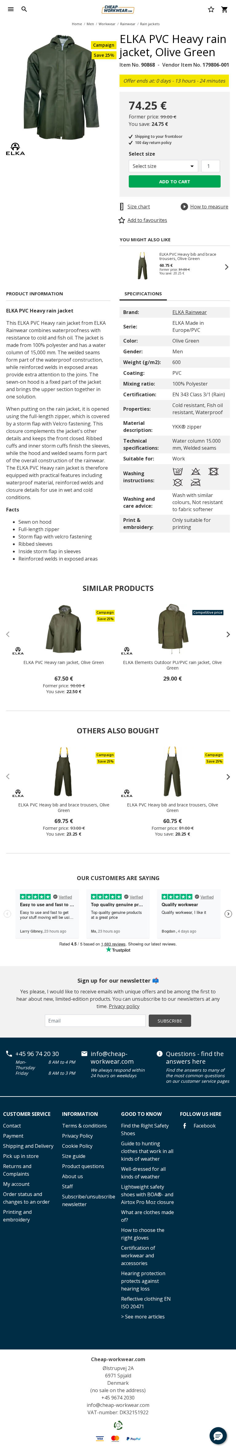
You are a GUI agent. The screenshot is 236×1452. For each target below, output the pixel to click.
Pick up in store (21, 1156)
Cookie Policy (77, 1146)
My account (16, 1184)
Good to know (141, 1114)
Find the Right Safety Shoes (145, 1129)
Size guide (73, 1156)
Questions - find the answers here (195, 1058)
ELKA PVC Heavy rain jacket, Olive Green (63, 662)
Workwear (107, 23)
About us (72, 1176)
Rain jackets (149, 23)
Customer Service (26, 1114)
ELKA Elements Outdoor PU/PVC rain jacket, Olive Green (172, 665)
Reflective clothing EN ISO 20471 (146, 1302)
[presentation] (225, 634)
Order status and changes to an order (26, 1198)
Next (224, 267)
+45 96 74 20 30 (37, 1054)
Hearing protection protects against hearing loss (143, 1281)
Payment (13, 1135)
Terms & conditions (84, 1125)
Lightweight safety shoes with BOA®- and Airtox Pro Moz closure (147, 1194)
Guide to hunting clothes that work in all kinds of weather (147, 1151)
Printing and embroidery (17, 1216)
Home (77, 23)
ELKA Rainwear (189, 312)
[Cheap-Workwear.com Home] (118, 8)
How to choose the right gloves (142, 1234)
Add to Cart (174, 181)
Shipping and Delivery (28, 1146)
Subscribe (170, 1021)
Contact (12, 1125)
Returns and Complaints (17, 1170)
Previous (126, 267)
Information (80, 1114)
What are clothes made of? (147, 1216)
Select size (142, 153)
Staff (67, 1186)
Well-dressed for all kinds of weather (143, 1173)
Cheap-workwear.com (118, 1359)
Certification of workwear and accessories (138, 1255)
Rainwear (128, 23)
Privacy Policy (77, 1135)
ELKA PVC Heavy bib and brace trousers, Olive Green (187, 256)
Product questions (83, 1166)
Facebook (204, 1125)
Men (90, 23)
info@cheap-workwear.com (112, 1058)
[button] (218, 1435)
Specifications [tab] (143, 293)
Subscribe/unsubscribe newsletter (88, 1200)
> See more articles (143, 1316)
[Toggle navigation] (11, 9)
